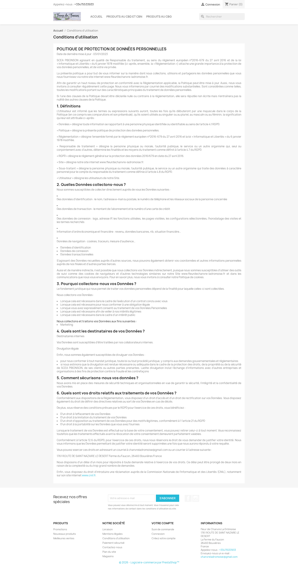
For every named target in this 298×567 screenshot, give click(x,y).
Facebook (188, 498)
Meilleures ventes (63, 538)
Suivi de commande (163, 529)
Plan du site (109, 551)
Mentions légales (112, 533)
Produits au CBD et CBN (124, 16)
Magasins (108, 556)
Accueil (96, 16)
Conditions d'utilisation (116, 538)
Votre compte (163, 523)
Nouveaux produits (64, 533)
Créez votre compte (164, 538)
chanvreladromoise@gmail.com (219, 556)
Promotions (60, 529)
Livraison (107, 529)
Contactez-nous (112, 547)
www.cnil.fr (89, 475)
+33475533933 (84, 4)
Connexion (158, 533)
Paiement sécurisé (113, 542)
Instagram (195, 498)
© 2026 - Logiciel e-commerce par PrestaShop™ (149, 562)
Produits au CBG (159, 16)
